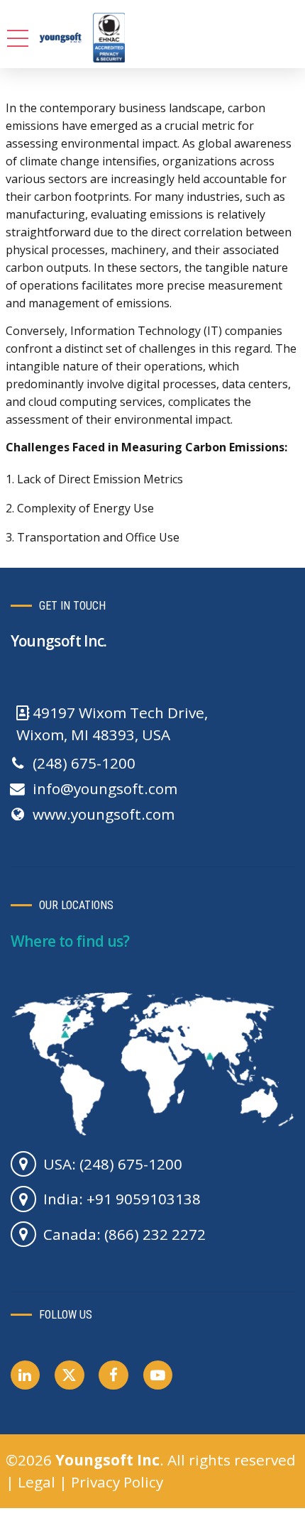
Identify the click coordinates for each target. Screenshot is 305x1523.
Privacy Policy (117, 1482)
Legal (36, 1482)
